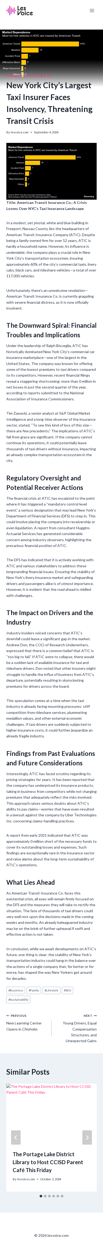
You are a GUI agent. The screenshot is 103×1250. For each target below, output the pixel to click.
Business (13, 75)
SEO (67, 990)
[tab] (41, 1196)
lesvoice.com (20, 132)
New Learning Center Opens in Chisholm (24, 1022)
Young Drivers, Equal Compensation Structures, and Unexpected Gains (80, 1028)
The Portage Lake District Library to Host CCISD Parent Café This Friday (48, 1162)
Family (34, 990)
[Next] (87, 1137)
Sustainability (18, 999)
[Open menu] (92, 10)
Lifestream (31, 75)
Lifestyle (51, 990)
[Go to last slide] (16, 1137)
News (47, 75)
